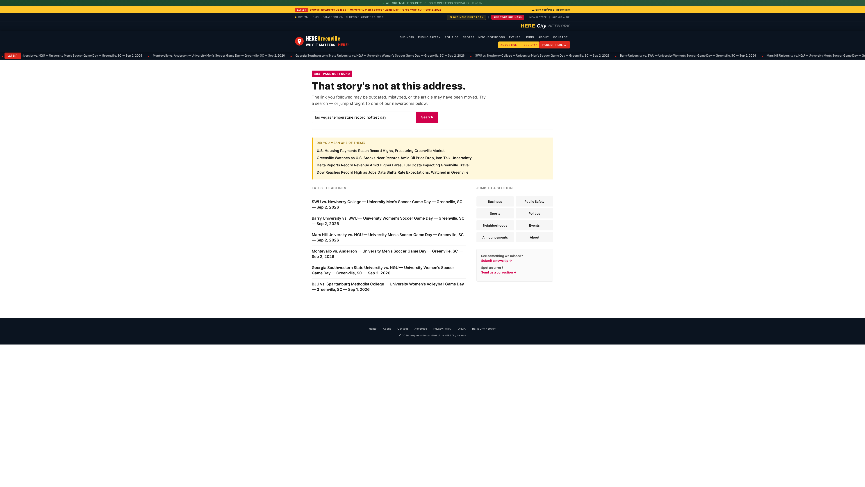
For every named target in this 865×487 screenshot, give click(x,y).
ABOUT (543, 37)
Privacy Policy (442, 329)
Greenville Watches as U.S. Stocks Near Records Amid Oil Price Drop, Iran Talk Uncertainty (394, 158)
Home (372, 329)
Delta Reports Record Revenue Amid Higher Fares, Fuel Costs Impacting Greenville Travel (393, 165)
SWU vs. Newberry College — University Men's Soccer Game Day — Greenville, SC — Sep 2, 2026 (375, 9)
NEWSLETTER (538, 17)
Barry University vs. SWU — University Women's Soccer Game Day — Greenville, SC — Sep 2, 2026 (651, 55)
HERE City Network (484, 329)
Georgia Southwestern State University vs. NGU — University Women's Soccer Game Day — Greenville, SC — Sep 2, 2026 (342, 55)
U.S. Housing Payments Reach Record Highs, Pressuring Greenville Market (381, 150)
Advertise (420, 329)
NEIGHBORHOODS (491, 37)
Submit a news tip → (496, 260)
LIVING (530, 37)
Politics (534, 213)
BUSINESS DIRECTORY (468, 17)
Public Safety (534, 201)
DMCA (462, 329)
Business (495, 201)
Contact (402, 329)
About (534, 237)
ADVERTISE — (519, 45)
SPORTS (469, 37)
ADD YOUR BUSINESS (508, 17)
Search (427, 117)
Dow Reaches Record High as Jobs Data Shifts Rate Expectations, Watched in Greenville (392, 172)
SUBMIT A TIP (561, 17)
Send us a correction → (499, 272)
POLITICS (452, 37)
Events (534, 225)
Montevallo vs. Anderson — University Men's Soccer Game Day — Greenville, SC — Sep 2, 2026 (181, 55)
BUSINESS (407, 37)
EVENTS (515, 37)
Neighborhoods (495, 225)
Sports (495, 213)
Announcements (495, 237)
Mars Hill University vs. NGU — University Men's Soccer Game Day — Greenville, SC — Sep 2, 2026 (797, 55)
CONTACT (560, 37)
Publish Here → (554, 45)
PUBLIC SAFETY (429, 37)
